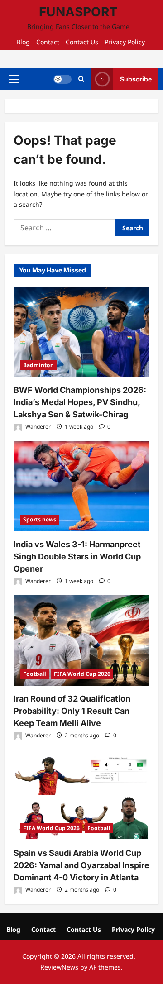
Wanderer (37, 426)
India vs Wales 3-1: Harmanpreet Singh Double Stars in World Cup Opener (77, 556)
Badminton (38, 365)
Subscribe (136, 78)
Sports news (39, 519)
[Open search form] (81, 79)
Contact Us (82, 42)
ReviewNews (59, 967)
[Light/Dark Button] (62, 78)
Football (34, 674)
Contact (47, 42)
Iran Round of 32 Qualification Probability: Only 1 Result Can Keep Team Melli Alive (72, 711)
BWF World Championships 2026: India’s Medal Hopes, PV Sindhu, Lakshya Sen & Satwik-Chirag (80, 402)
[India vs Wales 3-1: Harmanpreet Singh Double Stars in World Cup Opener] (81, 486)
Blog (23, 42)
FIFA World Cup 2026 (82, 674)
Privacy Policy (125, 42)
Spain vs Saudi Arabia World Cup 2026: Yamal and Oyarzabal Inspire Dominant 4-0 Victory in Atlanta (81, 865)
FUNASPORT (78, 11)
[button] (14, 78)
